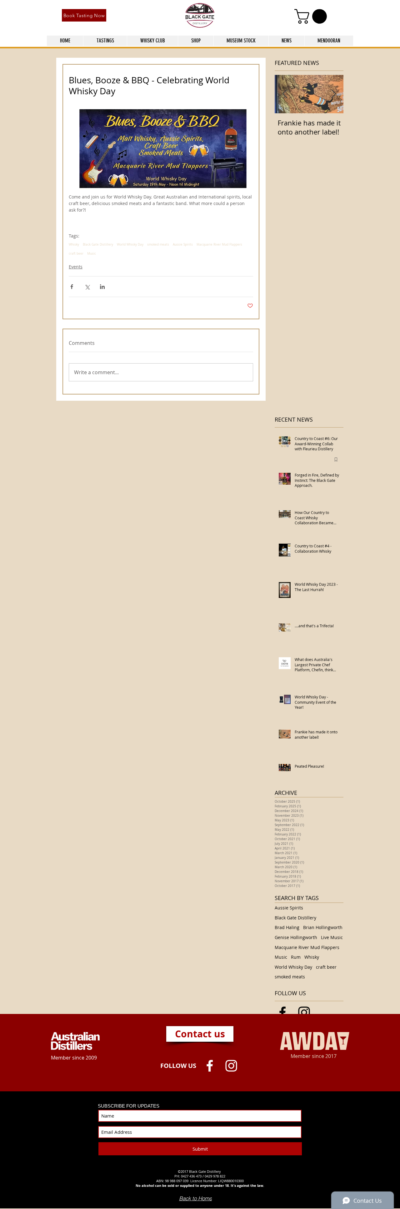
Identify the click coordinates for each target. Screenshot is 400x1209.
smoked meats (158, 245)
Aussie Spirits (183, 245)
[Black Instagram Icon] (304, 1012)
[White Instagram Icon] (231, 1066)
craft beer (76, 254)
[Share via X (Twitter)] (87, 287)
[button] (312, 16)
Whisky (74, 245)
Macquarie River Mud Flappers (219, 245)
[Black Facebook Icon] (282, 1012)
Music (91, 254)
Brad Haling (287, 927)
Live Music (332, 937)
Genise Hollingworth (296, 937)
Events (75, 267)
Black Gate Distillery (98, 245)
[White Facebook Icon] (210, 1066)
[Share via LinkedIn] (102, 287)
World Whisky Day (130, 245)
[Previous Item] (285, 94)
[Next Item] (333, 94)
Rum (296, 957)
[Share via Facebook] (72, 287)
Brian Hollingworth (322, 927)
